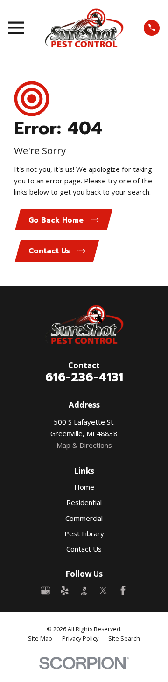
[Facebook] (123, 590)
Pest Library (84, 533)
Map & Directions (84, 445)
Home (84, 487)
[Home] (84, 28)
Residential (84, 502)
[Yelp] (65, 590)
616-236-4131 (84, 377)
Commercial (84, 518)
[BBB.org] (84, 590)
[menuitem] (40, 639)
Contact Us (84, 549)
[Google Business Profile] (45, 590)
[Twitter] (103, 590)
